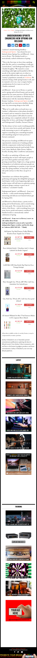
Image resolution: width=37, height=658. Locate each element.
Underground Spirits (9, 52)
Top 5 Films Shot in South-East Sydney (19, 524)
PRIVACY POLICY (23, 648)
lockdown (28, 77)
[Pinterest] (20, 45)
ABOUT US (13, 648)
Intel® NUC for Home (18, 542)
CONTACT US (17, 648)
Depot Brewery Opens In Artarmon (18, 594)
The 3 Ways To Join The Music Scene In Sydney (21, 448)
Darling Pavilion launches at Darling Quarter (22, 559)
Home (5, 30)
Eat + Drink (11, 30)
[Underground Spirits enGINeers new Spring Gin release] (9, 45)
